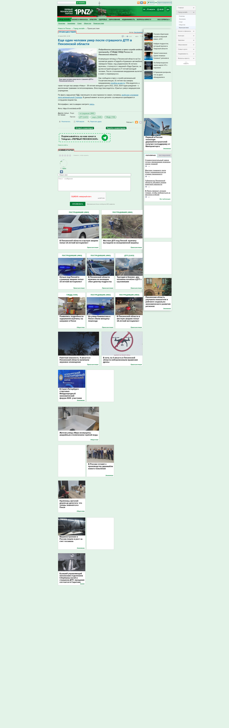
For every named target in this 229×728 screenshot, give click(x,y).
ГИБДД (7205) (110, 117)
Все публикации (165, 199)
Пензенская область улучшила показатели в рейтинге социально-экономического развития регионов (158, 301)
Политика (182, 16)
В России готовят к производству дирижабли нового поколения (100, 466)
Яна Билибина (138, 32)
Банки (82, 584)
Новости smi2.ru (63, 145)
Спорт (181, 22)
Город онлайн (182, 12)
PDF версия (80, 121)
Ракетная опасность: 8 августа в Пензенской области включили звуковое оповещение (75, 360)
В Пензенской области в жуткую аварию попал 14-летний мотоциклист (79, 242)
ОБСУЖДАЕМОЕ (164, 155)
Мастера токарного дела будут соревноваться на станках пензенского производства (155, 172)
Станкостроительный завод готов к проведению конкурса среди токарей (157, 162)
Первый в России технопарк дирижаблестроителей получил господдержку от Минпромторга (158, 141)
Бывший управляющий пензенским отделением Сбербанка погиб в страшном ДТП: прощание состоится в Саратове (72, 578)
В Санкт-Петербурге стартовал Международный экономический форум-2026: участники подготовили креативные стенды (72, 396)
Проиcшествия (184, 27)
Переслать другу (95, 121)
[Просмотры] (127, 36)
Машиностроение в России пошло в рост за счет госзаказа (71, 539)
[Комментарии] (123, 36)
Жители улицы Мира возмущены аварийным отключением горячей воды (79, 434)
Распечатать (66, 121)
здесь (91, 104)
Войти (152, 2)
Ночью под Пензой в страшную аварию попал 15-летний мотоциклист (71, 279)
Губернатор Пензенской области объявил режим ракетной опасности (155, 182)
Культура (181, 36)
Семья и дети (182, 49)
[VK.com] (60, 172)
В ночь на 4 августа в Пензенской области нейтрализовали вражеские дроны (120, 360)
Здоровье (181, 40)
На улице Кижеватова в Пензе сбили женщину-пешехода (99, 318)
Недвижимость (183, 54)
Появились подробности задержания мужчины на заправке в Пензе (71, 318)
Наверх (186, 63)
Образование (182, 45)
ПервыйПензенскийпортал (66, 11)
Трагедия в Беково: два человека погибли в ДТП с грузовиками (129, 279)
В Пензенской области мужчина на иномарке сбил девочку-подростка (100, 279)
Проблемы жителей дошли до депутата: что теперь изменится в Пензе (71, 504)
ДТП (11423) (83, 117)
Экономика (182, 19)
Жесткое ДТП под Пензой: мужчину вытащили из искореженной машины (121, 242)
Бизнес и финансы (184, 31)
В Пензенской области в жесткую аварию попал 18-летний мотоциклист (128, 318)
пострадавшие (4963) (86, 113)
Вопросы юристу (183, 58)
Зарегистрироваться (164, 2)
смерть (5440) (97, 117)
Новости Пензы (64, 28)
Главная (181, 8)
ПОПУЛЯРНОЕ (151, 155)
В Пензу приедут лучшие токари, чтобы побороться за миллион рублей (157, 192)
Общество (182, 24)
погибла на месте (118, 83)
